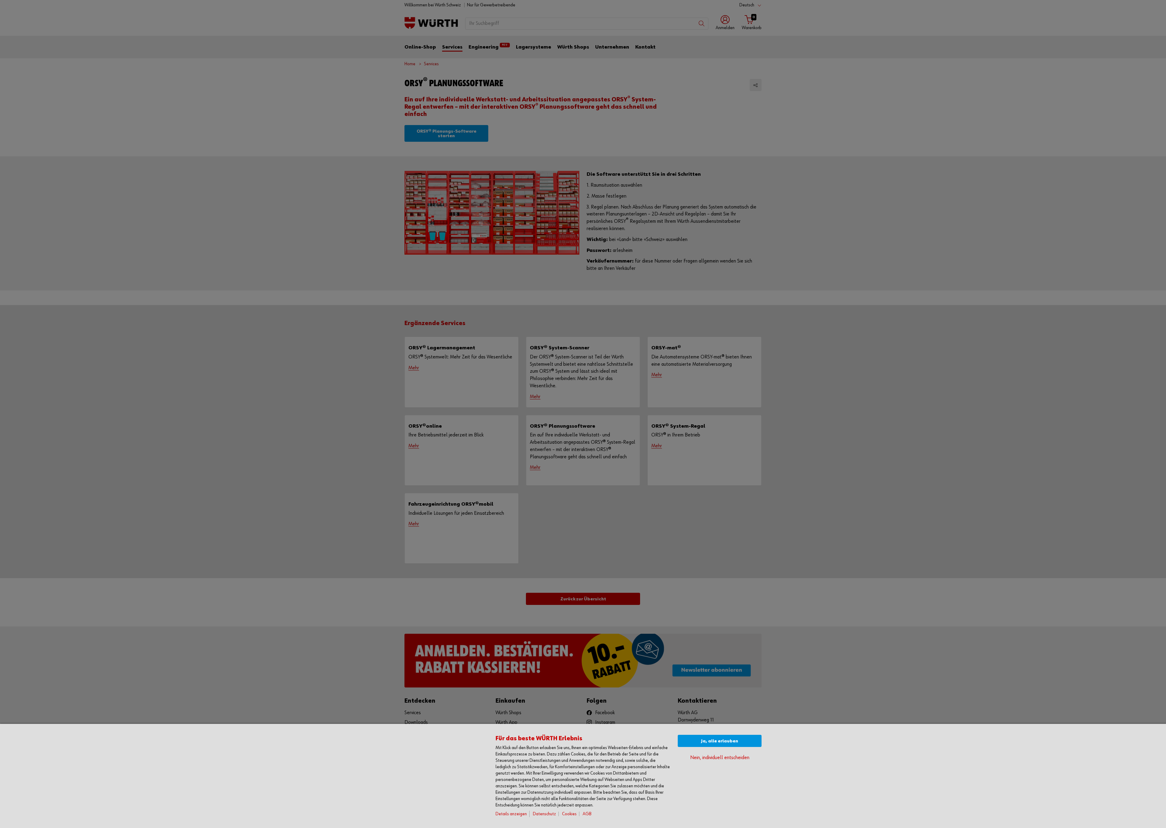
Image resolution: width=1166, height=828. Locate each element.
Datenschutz (544, 814)
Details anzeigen (511, 814)
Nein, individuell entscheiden (719, 757)
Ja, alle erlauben (719, 741)
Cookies (569, 814)
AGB (587, 814)
